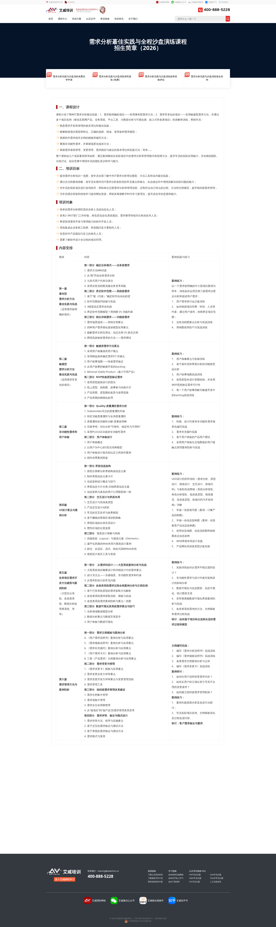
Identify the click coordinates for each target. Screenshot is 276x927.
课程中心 (62, 18)
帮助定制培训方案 (155, 881)
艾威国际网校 (164, 2)
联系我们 (225, 2)
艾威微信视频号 (197, 2)
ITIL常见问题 (194, 881)
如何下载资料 (174, 881)
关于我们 (133, 18)
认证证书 (90, 18)
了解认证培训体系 (155, 874)
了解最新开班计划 (155, 878)
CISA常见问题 (215, 874)
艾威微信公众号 (180, 2)
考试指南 (104, 18)
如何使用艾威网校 (175, 874)
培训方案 (76, 18)
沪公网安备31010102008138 (139, 921)
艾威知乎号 (212, 2)
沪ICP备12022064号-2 (143, 918)
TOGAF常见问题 (216, 878)
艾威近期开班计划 (56, 2)
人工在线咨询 (215, 881)
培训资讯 (118, 18)
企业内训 (71, 2)
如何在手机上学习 (175, 878)
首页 (50, 18)
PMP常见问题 (195, 874)
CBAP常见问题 (195, 878)
